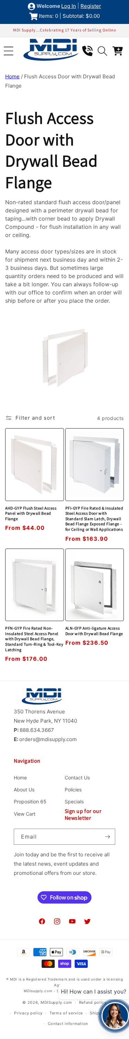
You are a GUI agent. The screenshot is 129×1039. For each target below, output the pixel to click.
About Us (24, 789)
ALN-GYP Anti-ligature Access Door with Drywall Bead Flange (94, 631)
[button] (8, 50)
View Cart (24, 814)
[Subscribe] (107, 837)
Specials (74, 801)
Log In (68, 6)
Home (12, 76)
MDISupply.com (56, 1002)
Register (90, 6)
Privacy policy (28, 1013)
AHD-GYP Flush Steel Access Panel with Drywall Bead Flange (31, 513)
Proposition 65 (30, 801)
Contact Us (77, 777)
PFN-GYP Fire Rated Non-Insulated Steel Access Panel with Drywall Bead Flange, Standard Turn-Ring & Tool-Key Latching (34, 639)
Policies (73, 789)
